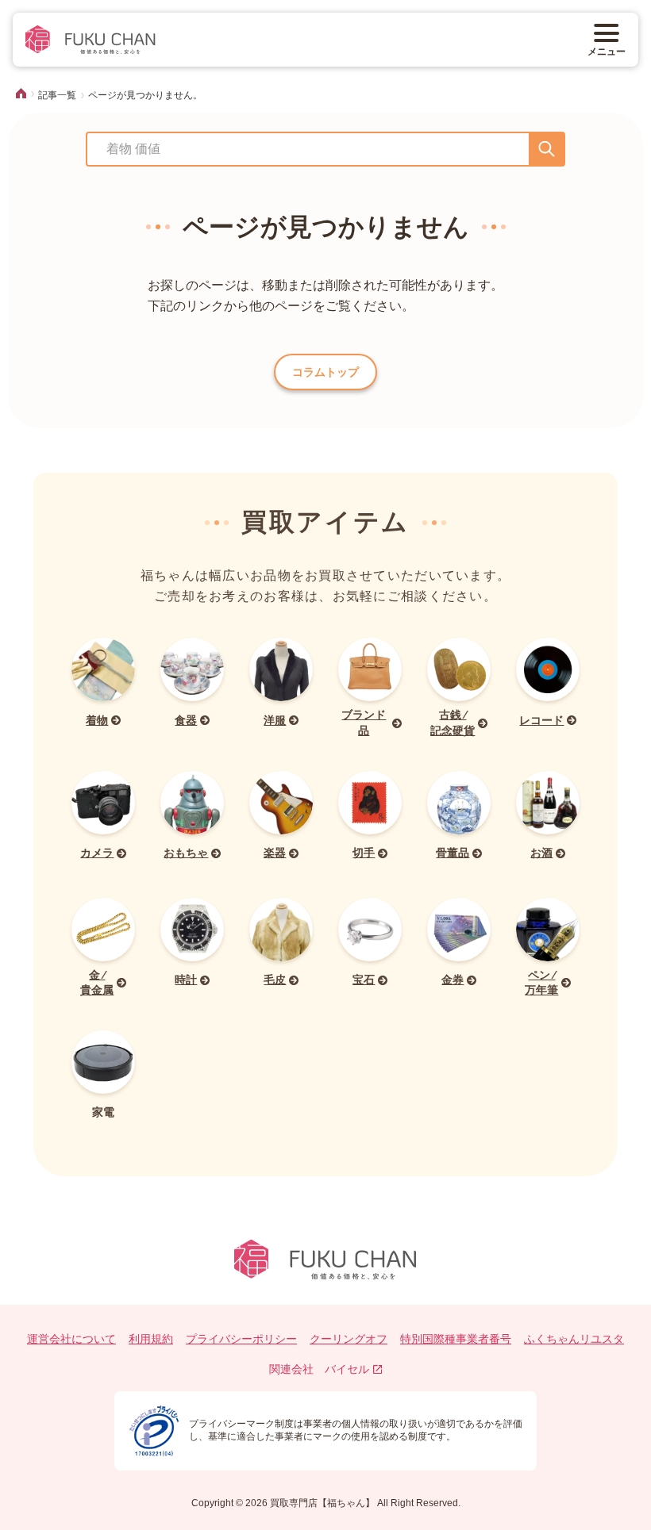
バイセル (347, 1369)
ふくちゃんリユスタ (574, 1339)
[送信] (546, 149)
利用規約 (151, 1339)
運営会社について (71, 1339)
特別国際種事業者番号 (455, 1339)
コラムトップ (325, 372)
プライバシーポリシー (241, 1339)
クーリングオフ (348, 1339)
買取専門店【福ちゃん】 (321, 1503)
